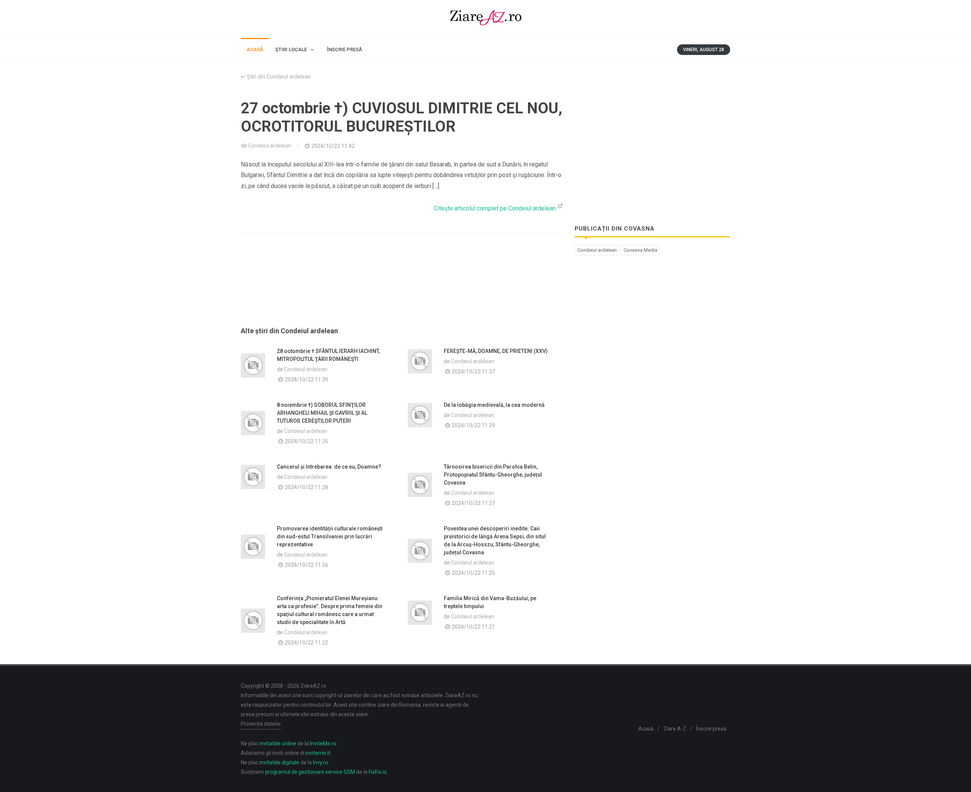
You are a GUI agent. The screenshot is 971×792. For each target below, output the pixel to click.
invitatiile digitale (279, 762)
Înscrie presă (711, 729)
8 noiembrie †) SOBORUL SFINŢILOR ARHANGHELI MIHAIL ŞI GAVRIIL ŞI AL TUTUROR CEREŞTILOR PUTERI (322, 413)
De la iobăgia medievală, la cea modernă (494, 405)
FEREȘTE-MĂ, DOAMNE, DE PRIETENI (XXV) (496, 351)
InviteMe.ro (323, 743)
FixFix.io (378, 772)
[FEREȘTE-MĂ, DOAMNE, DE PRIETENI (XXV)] (420, 361)
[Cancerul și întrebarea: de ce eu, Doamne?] (253, 477)
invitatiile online (277, 743)
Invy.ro (320, 762)
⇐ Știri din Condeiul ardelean (276, 77)
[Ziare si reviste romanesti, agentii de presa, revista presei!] (485, 19)
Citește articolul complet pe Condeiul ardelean (495, 208)
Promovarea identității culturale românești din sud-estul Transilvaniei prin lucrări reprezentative (330, 536)
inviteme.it (317, 753)
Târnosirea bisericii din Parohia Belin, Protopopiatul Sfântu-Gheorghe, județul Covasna (493, 475)
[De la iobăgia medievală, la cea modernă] (420, 415)
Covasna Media (640, 250)
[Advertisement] (402, 289)
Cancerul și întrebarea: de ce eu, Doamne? (329, 467)
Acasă (646, 729)
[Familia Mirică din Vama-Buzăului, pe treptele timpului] (420, 613)
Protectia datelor (261, 724)
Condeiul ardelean (269, 146)
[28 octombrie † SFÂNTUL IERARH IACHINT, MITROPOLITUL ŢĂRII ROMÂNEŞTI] (253, 365)
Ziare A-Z (674, 729)
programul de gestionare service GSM (310, 772)
